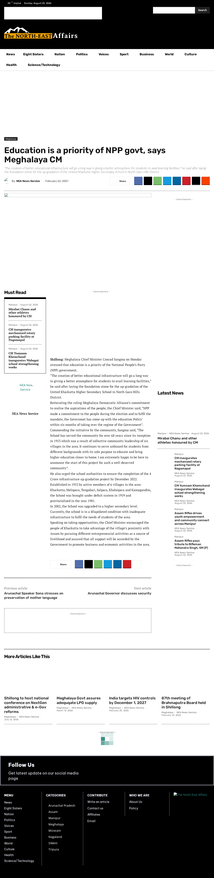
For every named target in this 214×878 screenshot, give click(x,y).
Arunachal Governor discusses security (119, 593)
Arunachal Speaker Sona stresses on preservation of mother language (33, 595)
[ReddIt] (205, 181)
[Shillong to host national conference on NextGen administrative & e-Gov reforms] (28, 677)
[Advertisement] (53, 13)
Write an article (98, 802)
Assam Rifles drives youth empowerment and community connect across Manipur (192, 518)
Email (91, 821)
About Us (135, 802)
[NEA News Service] (8, 181)
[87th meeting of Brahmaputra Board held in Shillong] (186, 677)
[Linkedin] (177, 181)
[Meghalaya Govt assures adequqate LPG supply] (81, 677)
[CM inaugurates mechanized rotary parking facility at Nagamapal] (164, 460)
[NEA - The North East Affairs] (192, 803)
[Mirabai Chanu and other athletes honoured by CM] (184, 413)
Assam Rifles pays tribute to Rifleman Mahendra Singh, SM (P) (191, 544)
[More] (136, 564)
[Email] (196, 181)
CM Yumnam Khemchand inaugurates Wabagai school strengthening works (24, 360)
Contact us (95, 808)
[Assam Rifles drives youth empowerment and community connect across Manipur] (164, 515)
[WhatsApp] (157, 181)
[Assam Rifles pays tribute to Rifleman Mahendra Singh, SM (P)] (164, 542)
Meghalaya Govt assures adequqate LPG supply (79, 700)
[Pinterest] (186, 181)
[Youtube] (206, 3)
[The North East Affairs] (107, 33)
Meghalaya (10, 138)
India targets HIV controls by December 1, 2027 (132, 700)
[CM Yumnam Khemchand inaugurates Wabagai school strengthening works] (164, 487)
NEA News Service (28, 181)
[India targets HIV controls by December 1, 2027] (133, 677)
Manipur (13, 305)
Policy (133, 808)
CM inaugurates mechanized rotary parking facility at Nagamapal (22, 334)
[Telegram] (167, 181)
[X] (200, 3)
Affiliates (93, 814)
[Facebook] (193, 3)
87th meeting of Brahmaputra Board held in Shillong (184, 702)
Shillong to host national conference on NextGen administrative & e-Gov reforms (26, 705)
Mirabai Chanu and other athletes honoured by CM (22, 312)
